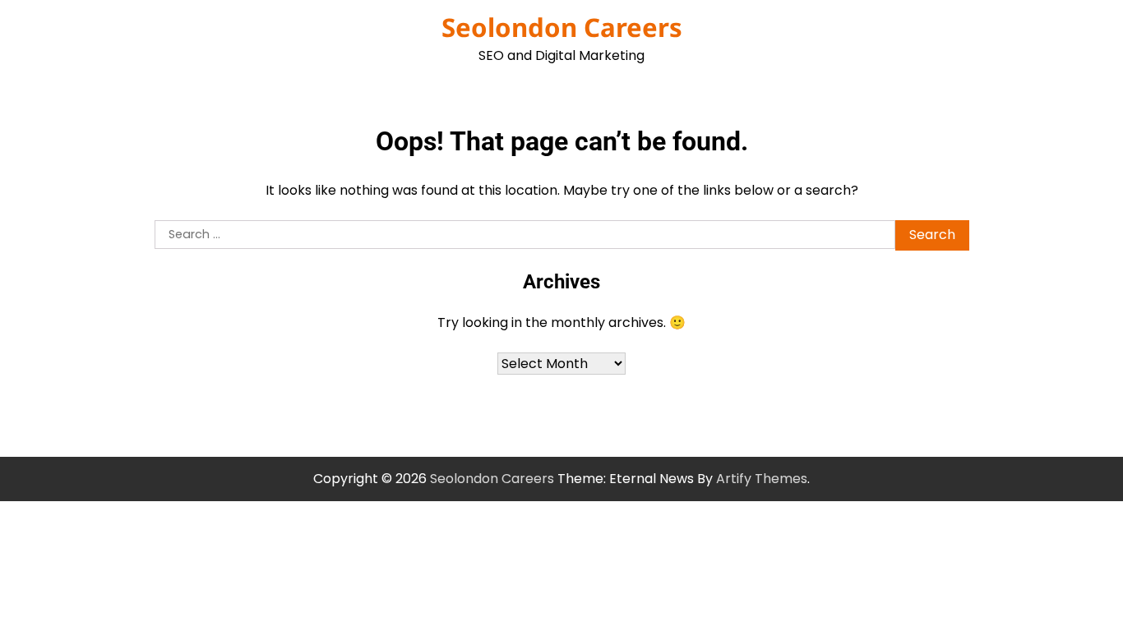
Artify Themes (761, 478)
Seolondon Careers (561, 27)
